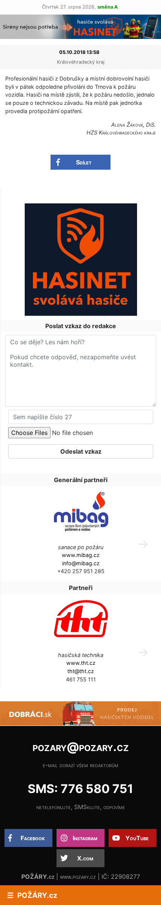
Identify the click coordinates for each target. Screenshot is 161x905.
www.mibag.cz (81, 555)
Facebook (33, 838)
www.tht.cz (80, 663)
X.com (85, 858)
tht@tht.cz (80, 671)
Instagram (85, 838)
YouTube (137, 838)
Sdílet (83, 162)
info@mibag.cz (81, 563)
